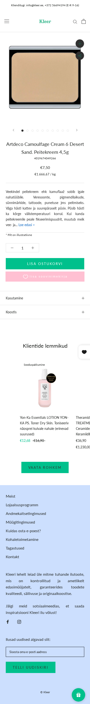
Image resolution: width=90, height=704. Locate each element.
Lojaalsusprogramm (22, 504)
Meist (10, 496)
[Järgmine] (77, 130)
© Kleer (45, 692)
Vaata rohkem (45, 467)
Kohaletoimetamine (22, 539)
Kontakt (12, 556)
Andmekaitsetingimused (26, 513)
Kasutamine (14, 298)
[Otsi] (75, 21)
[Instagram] (19, 621)
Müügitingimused (20, 522)
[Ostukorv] (84, 21)
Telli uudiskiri (30, 667)
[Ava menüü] (6, 21)
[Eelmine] (13, 130)
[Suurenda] (80, 43)
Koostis (11, 312)
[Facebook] (8, 621)
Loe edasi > (26, 225)
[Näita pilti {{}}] (22, 131)
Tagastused (15, 548)
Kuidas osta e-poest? (23, 530)
